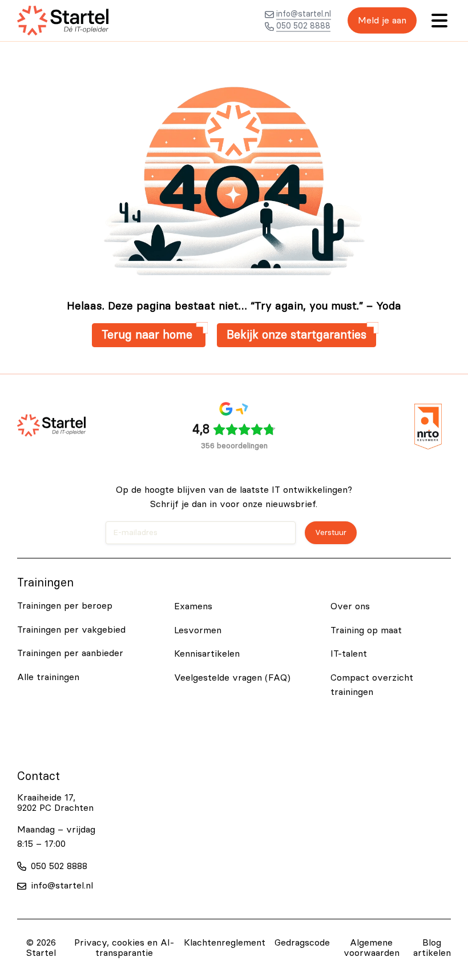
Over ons (350, 606)
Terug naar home (149, 335)
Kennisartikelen (207, 653)
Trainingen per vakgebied (71, 629)
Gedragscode (302, 942)
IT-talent (348, 653)
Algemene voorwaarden (372, 948)
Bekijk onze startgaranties (296, 335)
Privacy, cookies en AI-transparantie (124, 948)
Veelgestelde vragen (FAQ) (232, 677)
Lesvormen (197, 630)
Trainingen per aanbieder (70, 653)
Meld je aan (382, 20)
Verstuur (330, 533)
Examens (193, 606)
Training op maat (366, 630)
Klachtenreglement (224, 942)
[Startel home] (62, 21)
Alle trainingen (48, 677)
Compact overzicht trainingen (371, 685)
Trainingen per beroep (64, 605)
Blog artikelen (432, 948)
